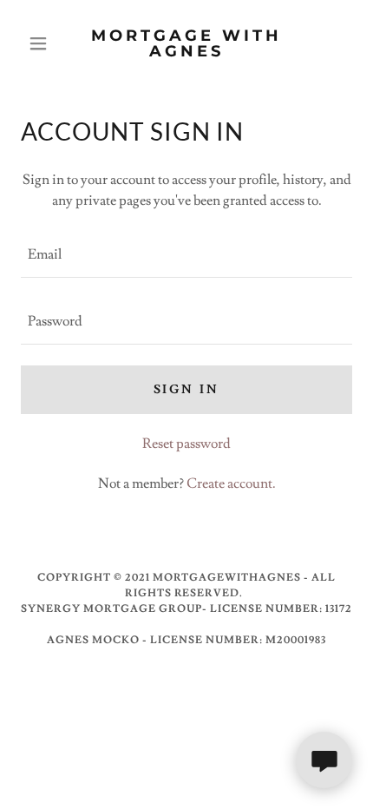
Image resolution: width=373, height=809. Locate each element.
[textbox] (186, 255)
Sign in (187, 390)
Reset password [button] (186, 443)
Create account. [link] (231, 483)
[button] (45, 43)
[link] (186, 43)
